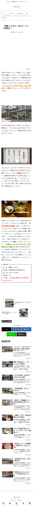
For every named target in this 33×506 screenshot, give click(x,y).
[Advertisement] (16, 50)
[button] (29, 337)
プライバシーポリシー (16, 500)
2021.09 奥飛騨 (7, 321)
